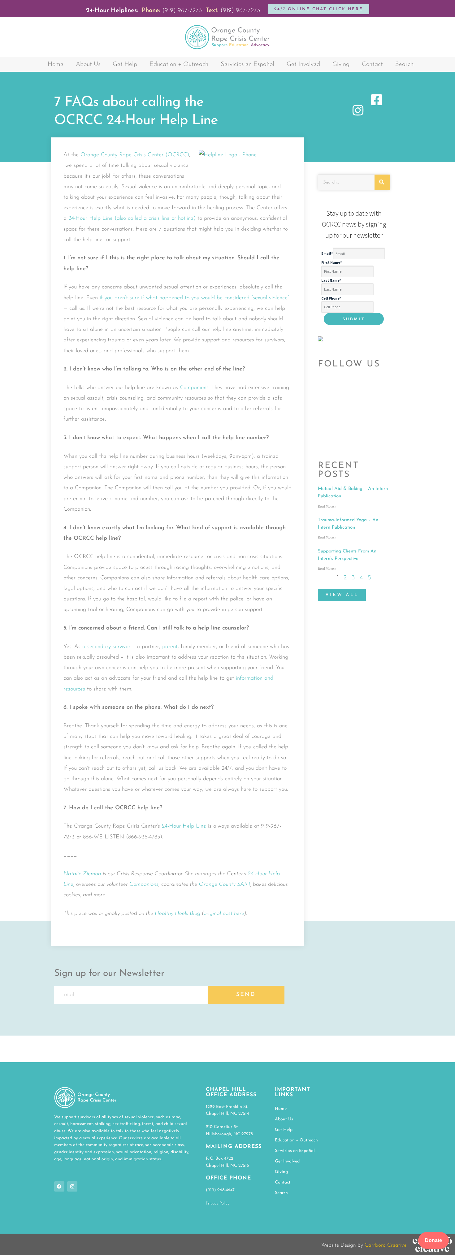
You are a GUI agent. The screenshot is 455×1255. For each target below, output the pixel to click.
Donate (433, 1240)
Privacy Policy (217, 1203)
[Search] (382, 182)
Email (327, 253)
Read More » (327, 506)
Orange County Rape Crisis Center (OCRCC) (134, 155)
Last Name (331, 280)
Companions (194, 388)
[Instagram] (72, 1186)
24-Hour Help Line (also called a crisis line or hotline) (132, 218)
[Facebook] (59, 1186)
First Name (331, 262)
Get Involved (303, 64)
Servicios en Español (247, 64)
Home (55, 64)
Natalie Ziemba (82, 874)
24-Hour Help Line (184, 826)
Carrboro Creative (385, 1245)
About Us (88, 64)
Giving (340, 64)
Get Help (125, 64)
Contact (372, 64)
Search (404, 64)
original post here (224, 913)
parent (170, 647)
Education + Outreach (179, 64)
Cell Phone (331, 298)
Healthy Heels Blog (177, 913)
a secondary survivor (106, 647)
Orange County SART (224, 884)
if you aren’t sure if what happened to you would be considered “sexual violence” (194, 298)
